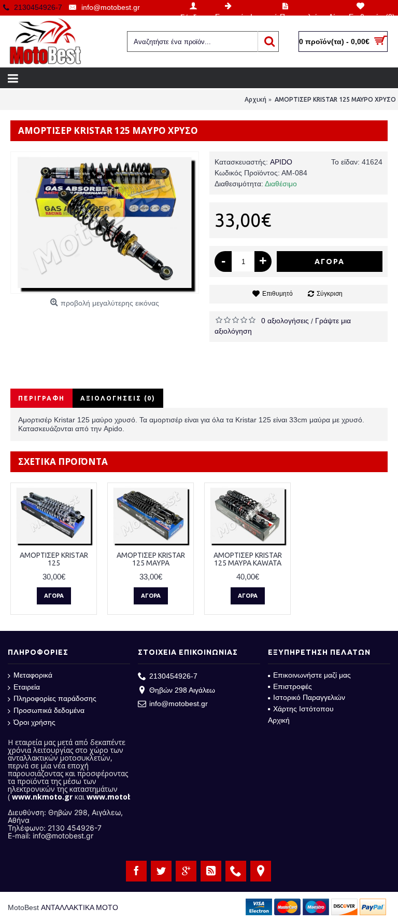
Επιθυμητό (277, 293)
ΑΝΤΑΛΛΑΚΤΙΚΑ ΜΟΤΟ (79, 907)
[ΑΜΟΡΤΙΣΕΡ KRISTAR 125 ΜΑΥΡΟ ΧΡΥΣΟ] (104, 222)
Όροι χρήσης (34, 722)
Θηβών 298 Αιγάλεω (182, 690)
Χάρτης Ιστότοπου (303, 709)
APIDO (281, 162)
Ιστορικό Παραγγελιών (309, 697)
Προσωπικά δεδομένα (48, 710)
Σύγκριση (330, 293)
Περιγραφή (41, 398)
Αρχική (279, 720)
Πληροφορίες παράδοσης (54, 698)
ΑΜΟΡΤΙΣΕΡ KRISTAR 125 (54, 559)
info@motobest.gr (178, 703)
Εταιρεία (26, 687)
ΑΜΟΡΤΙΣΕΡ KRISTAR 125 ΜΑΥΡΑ (151, 559)
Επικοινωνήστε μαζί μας (312, 675)
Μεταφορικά (32, 675)
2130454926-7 (173, 676)
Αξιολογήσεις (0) (117, 398)
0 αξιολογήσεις (285, 320)
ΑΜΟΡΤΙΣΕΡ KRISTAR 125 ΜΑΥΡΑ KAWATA (248, 559)
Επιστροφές (292, 686)
